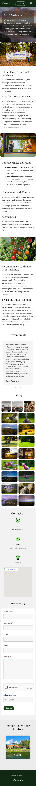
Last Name (8, 623)
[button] (4, 363)
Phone (6, 645)
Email (6, 634)
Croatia (18, 755)
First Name (8, 612)
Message (7, 657)
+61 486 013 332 (18, 530)
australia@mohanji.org (18, 548)
